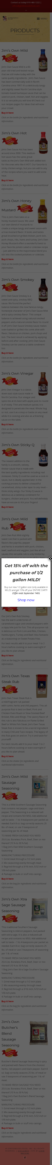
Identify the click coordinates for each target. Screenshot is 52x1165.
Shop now (26, 600)
